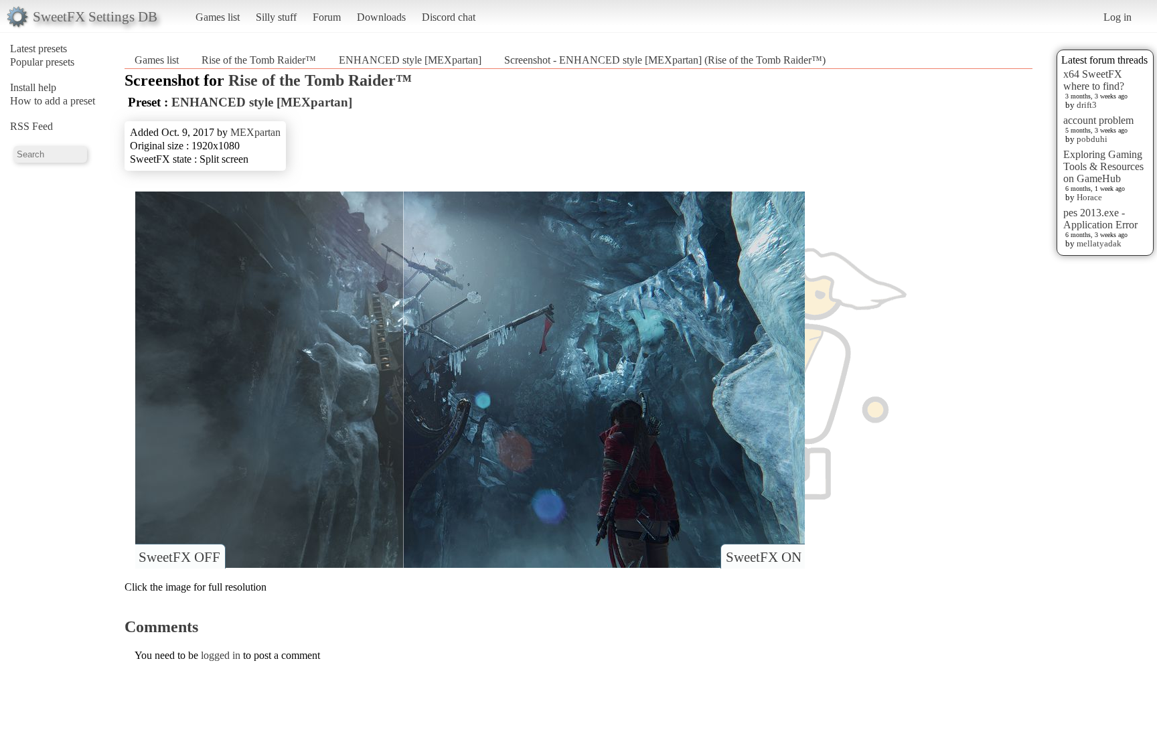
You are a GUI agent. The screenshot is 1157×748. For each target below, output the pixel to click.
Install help (33, 87)
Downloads (381, 17)
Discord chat (448, 17)
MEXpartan (255, 132)
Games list (218, 17)
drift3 (1087, 105)
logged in (220, 655)
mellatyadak (1099, 243)
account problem (1098, 120)
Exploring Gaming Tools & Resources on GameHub (1103, 166)
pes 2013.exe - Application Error (1100, 218)
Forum (327, 17)
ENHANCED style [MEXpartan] (410, 60)
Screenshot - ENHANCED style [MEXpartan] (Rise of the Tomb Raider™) (665, 60)
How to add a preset (52, 100)
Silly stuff (276, 17)
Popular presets (42, 62)
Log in (1117, 17)
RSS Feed (31, 126)
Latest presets (38, 48)
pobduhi (1092, 139)
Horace (1089, 197)
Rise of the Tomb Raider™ (259, 60)
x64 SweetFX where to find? (1093, 80)
